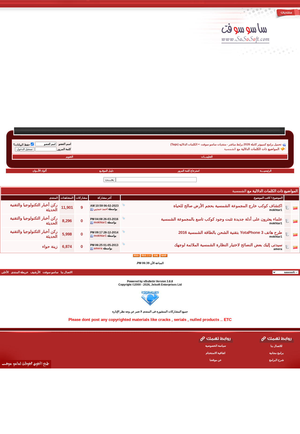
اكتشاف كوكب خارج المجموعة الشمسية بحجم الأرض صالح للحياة (227, 205)
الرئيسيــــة (265, 170)
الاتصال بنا (66, 272)
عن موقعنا (215, 360)
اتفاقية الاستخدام (215, 353)
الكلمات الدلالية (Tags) (183, 144)
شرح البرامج (276, 360)
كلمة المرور (64, 149)
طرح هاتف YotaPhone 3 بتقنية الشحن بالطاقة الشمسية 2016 (230, 232)
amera (278, 249)
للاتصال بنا (276, 346)
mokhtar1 (275, 210)
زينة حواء (49, 246)
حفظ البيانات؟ (21, 144)
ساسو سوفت (50, 272)
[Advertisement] (153, 94)
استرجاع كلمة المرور (188, 170)
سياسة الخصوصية (215, 345)
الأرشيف (35, 272)
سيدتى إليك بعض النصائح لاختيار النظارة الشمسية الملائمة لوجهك (228, 245)
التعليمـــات (207, 156)
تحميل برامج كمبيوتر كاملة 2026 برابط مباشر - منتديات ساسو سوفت (241, 144)
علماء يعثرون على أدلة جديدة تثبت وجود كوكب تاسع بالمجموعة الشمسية (221, 219)
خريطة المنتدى (19, 272)
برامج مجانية (276, 353)
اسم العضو (65, 144)
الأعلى (5, 272)
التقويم (69, 156)
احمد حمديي (101, 209)
